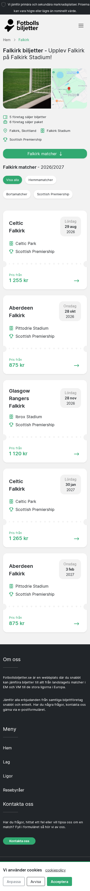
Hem (7, 747)
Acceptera (59, 881)
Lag (6, 761)
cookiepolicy (55, 870)
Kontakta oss (19, 841)
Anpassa (14, 881)
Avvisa (35, 881)
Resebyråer (13, 789)
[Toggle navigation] (81, 26)
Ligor (8, 775)
